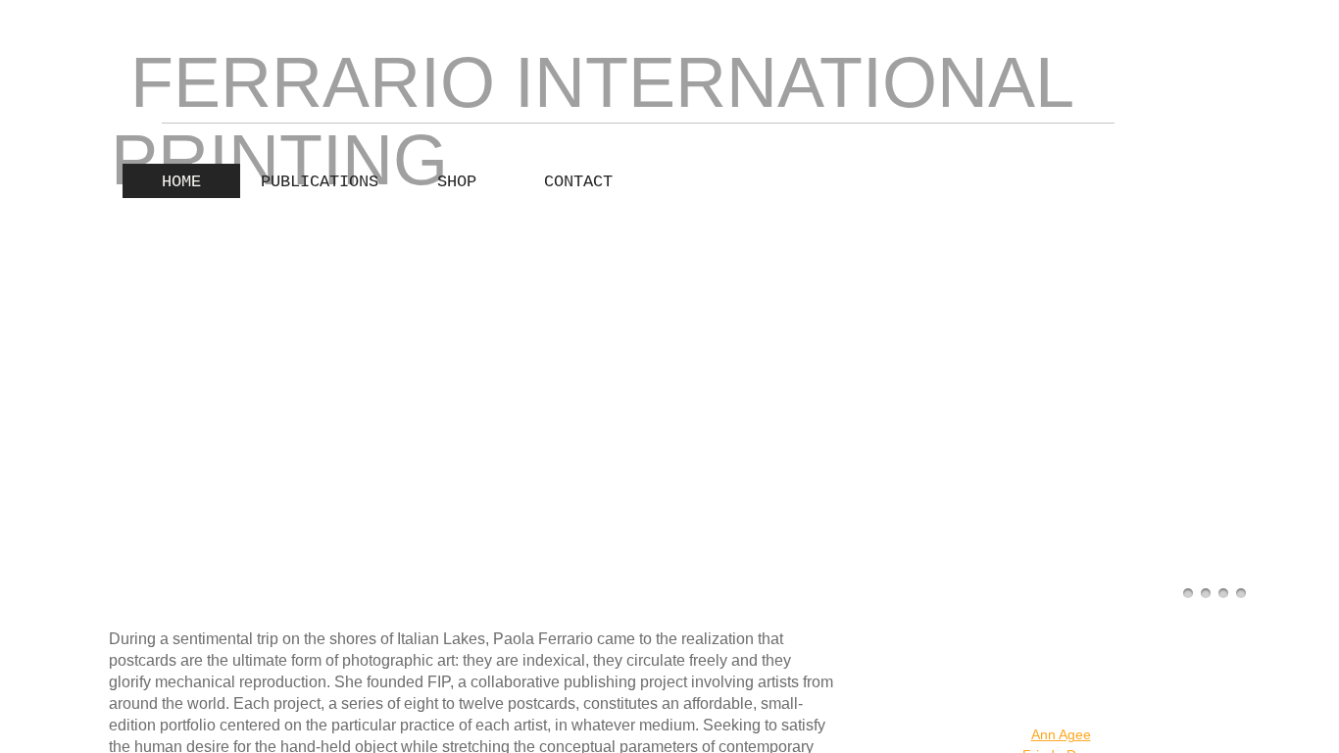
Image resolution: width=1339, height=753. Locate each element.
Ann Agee (1061, 734)
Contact (578, 182)
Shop (456, 182)
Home (181, 182)
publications (319, 182)
